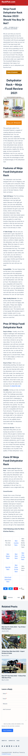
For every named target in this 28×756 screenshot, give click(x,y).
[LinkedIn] (9, 746)
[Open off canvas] (25, 3)
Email (5, 698)
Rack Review (14, 28)
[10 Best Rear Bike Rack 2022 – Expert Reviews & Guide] (14, 641)
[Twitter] (4, 746)
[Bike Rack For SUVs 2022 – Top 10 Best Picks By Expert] (14, 617)
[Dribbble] (18, 746)
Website (5, 703)
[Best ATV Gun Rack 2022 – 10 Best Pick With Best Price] (14, 666)
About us (4, 740)
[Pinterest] (11, 746)
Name (5, 693)
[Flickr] (14, 746)
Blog (18, 740)
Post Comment (7, 730)
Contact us (12, 740)
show (19, 72)
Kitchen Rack (6, 28)
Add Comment (7, 709)
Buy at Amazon (14, 123)
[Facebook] (2, 746)
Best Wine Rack (16, 556)
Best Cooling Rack (16, 543)
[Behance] (16, 746)
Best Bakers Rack (8, 556)
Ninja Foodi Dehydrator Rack (8, 579)
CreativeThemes (6, 754)
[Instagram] (7, 746)
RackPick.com (8, 2)
